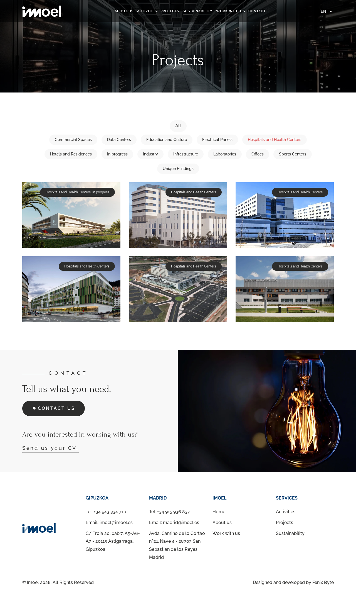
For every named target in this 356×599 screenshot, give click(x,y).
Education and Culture (166, 139)
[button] (77, 192)
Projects (169, 11)
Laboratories (224, 154)
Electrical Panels (217, 139)
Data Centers (119, 139)
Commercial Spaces (73, 139)
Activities (147, 11)
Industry (150, 154)
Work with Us (230, 11)
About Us (124, 11)
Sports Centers (292, 154)
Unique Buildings (178, 168)
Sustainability (197, 11)
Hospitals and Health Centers (274, 139)
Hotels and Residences (71, 154)
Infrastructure (185, 154)
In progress (117, 154)
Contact (257, 11)
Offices (257, 154)
